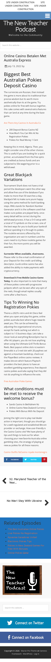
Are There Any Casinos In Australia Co (22, 122)
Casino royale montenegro (34, 452)
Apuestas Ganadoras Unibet (22, 537)
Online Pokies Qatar (18, 552)
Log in (36, 654)
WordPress (27, 654)
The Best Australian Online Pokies (26, 529)
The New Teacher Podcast (25, 26)
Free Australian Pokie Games (18, 381)
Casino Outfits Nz (12, 452)
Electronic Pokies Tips (20, 541)
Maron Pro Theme (29, 651)
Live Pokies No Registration (22, 533)
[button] (25, 16)
